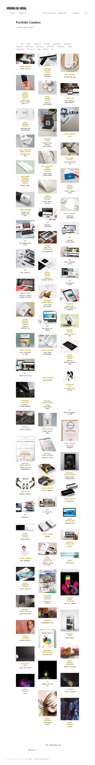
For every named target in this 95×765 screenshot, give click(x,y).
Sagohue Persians (70, 667)
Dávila (70, 546)
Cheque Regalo (25, 539)
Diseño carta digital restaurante (47, 144)
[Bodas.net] (53, 750)
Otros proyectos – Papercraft (55, 13)
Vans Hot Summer (69, 603)
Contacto (76, 13)
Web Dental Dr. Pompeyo (47, 329)
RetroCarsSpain (47, 251)
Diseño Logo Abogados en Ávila (25, 213)
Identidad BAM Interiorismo (25, 129)
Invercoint (25, 517)
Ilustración (40, 46)
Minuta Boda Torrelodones (47, 174)
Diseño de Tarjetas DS (25, 327)
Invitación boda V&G (69, 163)
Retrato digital (25, 640)
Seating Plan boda (25, 155)
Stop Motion (57, 44)
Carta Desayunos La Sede (25, 353)
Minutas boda (25, 185)
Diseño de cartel (47, 458)
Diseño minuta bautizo (47, 202)
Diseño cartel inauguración (70, 477)
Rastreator (70, 563)
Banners (46, 49)
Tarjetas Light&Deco (47, 75)
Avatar (69, 727)
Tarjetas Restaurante (47, 103)
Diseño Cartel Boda (47, 432)
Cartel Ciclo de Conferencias (25, 468)
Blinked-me (69, 501)
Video (28, 44)
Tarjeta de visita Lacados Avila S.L (25, 101)
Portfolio (35, 13)
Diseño (70, 46)
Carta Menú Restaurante (47, 353)
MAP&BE (47, 536)
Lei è (70, 136)
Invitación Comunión (69, 446)
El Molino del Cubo (47, 512)
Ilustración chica (47, 723)
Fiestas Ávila (47, 654)
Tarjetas (47, 44)
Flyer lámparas (47, 490)
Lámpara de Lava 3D (47, 684)
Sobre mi (23, 13)
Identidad (50, 46)
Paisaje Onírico (25, 429)
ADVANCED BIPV (69, 523)
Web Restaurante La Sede (69, 413)
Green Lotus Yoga (25, 376)
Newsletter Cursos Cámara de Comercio (70, 307)
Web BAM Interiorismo (69, 241)
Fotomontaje (61, 46)
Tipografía (37, 44)
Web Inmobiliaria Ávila (25, 244)
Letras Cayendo (69, 691)
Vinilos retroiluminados (25, 405)
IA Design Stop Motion (69, 389)
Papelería (19, 46)
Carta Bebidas (47, 380)
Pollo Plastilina (25, 668)
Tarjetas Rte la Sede (70, 335)
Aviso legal (28, 759)
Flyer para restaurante (47, 305)
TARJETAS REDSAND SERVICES (47, 279)
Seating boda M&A (70, 77)
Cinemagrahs (20, 49)
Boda (39, 49)
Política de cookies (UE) (41, 759)
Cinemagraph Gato (47, 623)
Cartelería (31, 49)
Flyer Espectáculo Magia (47, 406)
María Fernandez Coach (69, 263)
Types (25, 693)
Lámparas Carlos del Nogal (47, 564)
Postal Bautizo (25, 589)
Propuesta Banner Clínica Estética (25, 296)
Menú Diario (70, 638)
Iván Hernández (25, 560)
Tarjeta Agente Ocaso (69, 192)
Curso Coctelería (25, 614)
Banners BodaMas (25, 494)
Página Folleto (25, 69)
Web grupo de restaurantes (69, 101)
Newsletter (29, 46)
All (17, 44)
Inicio (12, 13)
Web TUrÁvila (25, 272)
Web (22, 44)
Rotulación (67, 44)
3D (52, 49)
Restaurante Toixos (69, 284)
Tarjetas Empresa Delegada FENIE (70, 362)
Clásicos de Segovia (47, 602)
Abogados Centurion (47, 225)
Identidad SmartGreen (70, 216)
